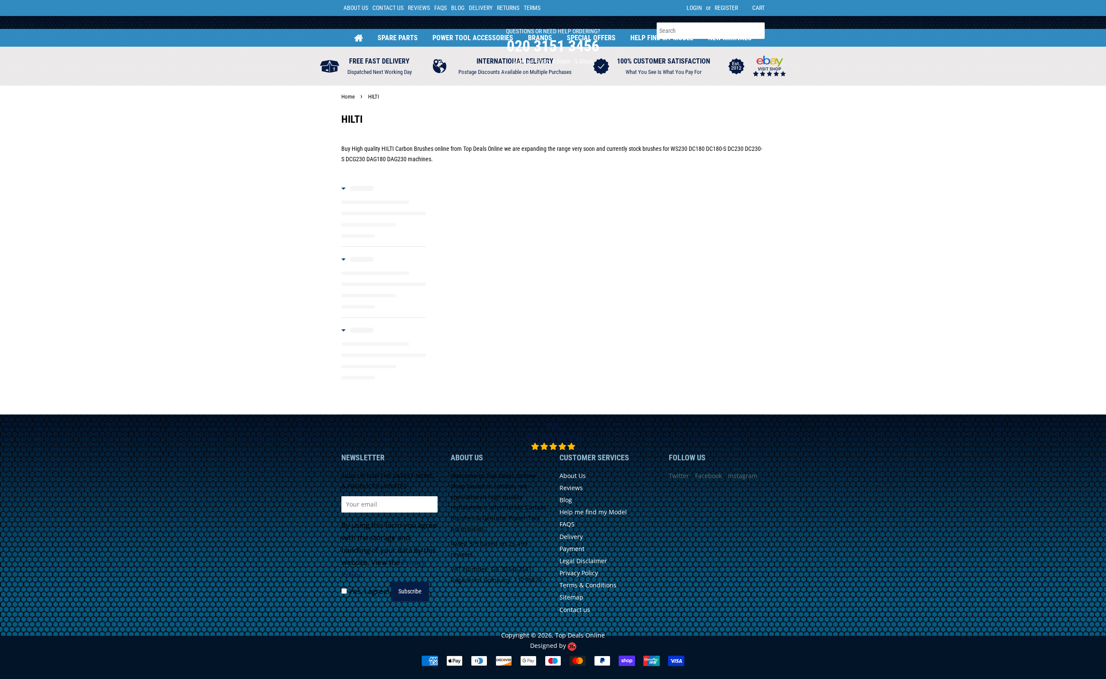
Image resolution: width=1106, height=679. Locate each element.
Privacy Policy (578, 573)
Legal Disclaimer (583, 561)
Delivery (481, 7)
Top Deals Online (580, 635)
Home (358, 38)
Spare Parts (398, 38)
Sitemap (571, 597)
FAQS (440, 7)
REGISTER (726, 7)
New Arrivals (730, 38)
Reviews (419, 7)
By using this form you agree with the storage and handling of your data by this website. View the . (389, 550)
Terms (532, 7)
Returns (508, 7)
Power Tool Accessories (472, 38)
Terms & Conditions (588, 585)
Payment (572, 549)
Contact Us (388, 7)
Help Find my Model (661, 38)
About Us (355, 7)
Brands (540, 38)
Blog (457, 7)
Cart (758, 7)
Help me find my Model (593, 512)
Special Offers (591, 38)
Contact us (574, 610)
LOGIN (694, 7)
